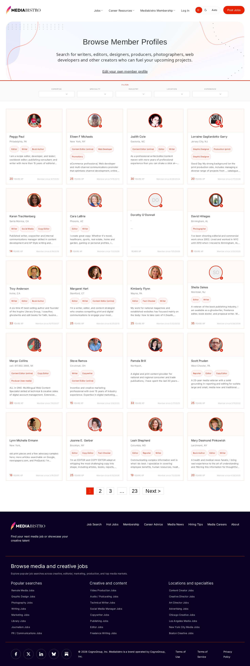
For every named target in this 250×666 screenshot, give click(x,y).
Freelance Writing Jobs (103, 633)
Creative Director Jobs (182, 596)
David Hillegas (200, 216)
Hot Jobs (112, 524)
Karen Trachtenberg (22, 216)
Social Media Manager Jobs (106, 608)
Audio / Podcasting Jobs (104, 596)
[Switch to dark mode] (206, 10)
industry (133, 89)
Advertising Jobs (178, 608)
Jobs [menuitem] (97, 10)
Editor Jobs (96, 627)
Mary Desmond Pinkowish (208, 440)
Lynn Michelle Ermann (24, 440)
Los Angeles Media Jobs (183, 620)
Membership (131, 524)
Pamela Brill (138, 360)
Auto (214, 9)
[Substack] (66, 654)
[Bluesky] (54, 654)
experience (210, 89)
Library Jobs (18, 620)
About (235, 524)
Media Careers (217, 524)
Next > (153, 491)
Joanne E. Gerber (81, 440)
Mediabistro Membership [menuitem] (156, 10)
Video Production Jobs (103, 590)
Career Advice (153, 524)
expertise (57, 89)
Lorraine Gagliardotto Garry (209, 136)
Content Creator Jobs (181, 590)
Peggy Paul (17, 136)
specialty (95, 89)
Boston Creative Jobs (181, 633)
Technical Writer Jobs (102, 602)
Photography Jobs (21, 602)
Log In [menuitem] (185, 10)
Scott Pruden (199, 360)
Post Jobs (233, 10)
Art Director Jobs (179, 602)
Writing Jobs (18, 608)
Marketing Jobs (20, 614)
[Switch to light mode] (198, 10)
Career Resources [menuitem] (120, 10)
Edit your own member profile (125, 71)
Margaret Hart (79, 288)
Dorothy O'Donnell (143, 215)
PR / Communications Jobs (26, 633)
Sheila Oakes (199, 287)
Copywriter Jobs (99, 614)
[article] (34, 146)
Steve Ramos (78, 360)
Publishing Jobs (99, 620)
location (172, 89)
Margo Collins (19, 360)
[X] (28, 654)
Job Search (94, 524)
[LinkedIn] (41, 654)
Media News (176, 524)
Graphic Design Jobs (23, 596)
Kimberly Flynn (140, 288)
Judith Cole (138, 136)
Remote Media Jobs (22, 590)
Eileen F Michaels (81, 136)
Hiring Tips (195, 524)
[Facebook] (16, 654)
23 (135, 491)
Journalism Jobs (20, 627)
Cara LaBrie (77, 216)
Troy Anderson (19, 288)
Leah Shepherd (140, 440)
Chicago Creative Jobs (182, 614)
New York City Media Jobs (184, 627)
